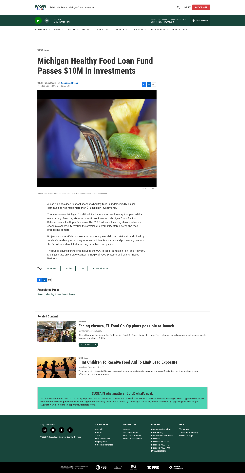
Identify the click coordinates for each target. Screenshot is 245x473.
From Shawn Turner (132, 435)
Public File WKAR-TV (160, 442)
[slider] (51, 20)
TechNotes (184, 429)
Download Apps (186, 435)
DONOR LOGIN (179, 29)
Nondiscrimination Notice (162, 435)
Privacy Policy (157, 432)
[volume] (46, 20)
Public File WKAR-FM (160, 445)
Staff (97, 435)
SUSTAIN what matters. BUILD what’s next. (122, 393)
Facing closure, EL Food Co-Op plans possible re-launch (126, 325)
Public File (155, 439)
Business (82, 322)
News (57, 29)
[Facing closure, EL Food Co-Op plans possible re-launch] (56, 331)
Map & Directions (102, 439)
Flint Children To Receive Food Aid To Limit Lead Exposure (128, 362)
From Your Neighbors (132, 439)
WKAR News (43, 50)
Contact (98, 432)
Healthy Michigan (100, 268)
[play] (38, 20)
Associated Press (69, 83)
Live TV (187, 7)
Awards (126, 429)
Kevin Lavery (84, 331)
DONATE (202, 7)
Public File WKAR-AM (160, 448)
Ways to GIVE (157, 29)
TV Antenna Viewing (188, 432)
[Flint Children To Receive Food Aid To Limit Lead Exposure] (56, 367)
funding (69, 268)
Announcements (130, 432)
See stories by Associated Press (56, 294)
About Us (99, 429)
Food (82, 268)
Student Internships (104, 445)
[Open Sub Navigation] (49, 29)
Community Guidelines (161, 429)
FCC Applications (158, 451)
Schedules (41, 29)
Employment (101, 442)
